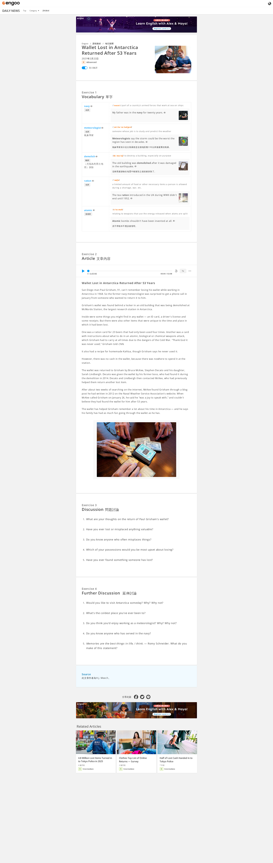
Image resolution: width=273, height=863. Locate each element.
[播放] (83, 271)
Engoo (85, 43)
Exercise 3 (89, 505)
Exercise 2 (89, 254)
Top (24, 10)
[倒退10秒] (176, 271)
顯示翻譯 (93, 67)
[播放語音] (92, 106)
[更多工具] (190, 271)
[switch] (84, 67)
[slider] (88, 271)
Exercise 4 (89, 589)
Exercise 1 (89, 92)
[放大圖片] (173, 59)
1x (183, 271)
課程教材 (46, 10)
